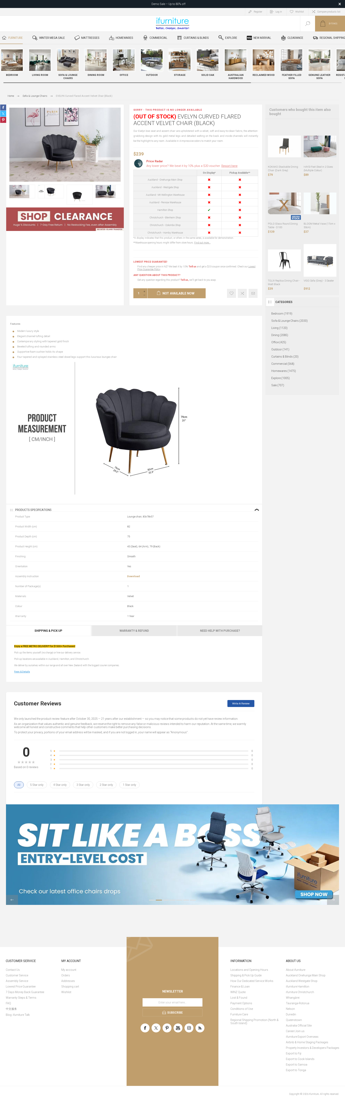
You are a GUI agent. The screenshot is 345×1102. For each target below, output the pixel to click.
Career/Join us (295, 1031)
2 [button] (159, 900)
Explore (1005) (280, 378)
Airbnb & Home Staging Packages (307, 1042)
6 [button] (186, 900)
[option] (22, 191)
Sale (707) (277, 385)
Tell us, (184, 280)
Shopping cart (70, 986)
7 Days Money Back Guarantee (25, 992)
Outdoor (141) (280, 349)
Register (258, 11)
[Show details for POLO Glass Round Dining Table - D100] (284, 203)
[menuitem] (33, 970)
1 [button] (152, 900)
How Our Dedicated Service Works (251, 981)
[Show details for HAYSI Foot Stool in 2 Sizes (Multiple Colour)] (320, 146)
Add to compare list (242, 293)
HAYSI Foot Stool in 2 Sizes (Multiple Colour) (318, 168)
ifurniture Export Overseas (302, 1036)
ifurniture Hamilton (297, 986)
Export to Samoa (296, 1064)
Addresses (68, 981)
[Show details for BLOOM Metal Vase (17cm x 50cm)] (320, 203)
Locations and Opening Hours (249, 969)
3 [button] (166, 900)
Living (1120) (279, 328)
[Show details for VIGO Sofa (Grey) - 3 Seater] (320, 260)
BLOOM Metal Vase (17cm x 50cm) (319, 225)
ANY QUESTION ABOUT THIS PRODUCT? (156, 275)
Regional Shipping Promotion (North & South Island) (254, 1021)
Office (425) (278, 342)
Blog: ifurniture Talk (18, 1014)
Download (133, 576)
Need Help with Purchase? (220, 630)
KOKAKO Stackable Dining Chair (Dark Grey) (283, 168)
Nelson (290, 1008)
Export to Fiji (293, 1053)
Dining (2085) (279, 335)
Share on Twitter (3, 114)
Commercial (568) (282, 363)
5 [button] (179, 900)
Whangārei (292, 997)
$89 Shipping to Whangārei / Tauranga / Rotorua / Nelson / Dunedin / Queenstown (168, 4)
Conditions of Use (241, 1008)
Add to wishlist (231, 293)
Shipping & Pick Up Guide (246, 975)
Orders (65, 975)
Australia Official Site (299, 1025)
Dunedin (291, 1014)
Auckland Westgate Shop (301, 981)
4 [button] (172, 900)
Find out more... (202, 242)
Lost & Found (238, 997)
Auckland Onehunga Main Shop (305, 975)
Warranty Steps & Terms (21, 997)
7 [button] (193, 900)
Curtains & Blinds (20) (284, 356)
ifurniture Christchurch (300, 992)
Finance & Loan (240, 986)
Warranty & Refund (134, 630)
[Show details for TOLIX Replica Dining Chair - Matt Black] (284, 260)
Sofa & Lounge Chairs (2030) (289, 320)
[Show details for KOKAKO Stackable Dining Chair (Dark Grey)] (284, 146)
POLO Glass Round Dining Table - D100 (283, 225)
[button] (338, 65)
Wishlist (66, 992)
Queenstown (294, 1020)
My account (68, 969)
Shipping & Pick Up (48, 630)
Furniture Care (239, 1014)
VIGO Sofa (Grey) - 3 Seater (319, 280)
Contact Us (13, 969)
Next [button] (333, 900)
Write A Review (241, 703)
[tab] (48, 630)
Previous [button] (12, 900)
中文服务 (11, 1008)
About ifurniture (295, 969)
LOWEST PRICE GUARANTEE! (150, 261)
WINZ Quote (238, 992)
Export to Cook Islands (300, 1059)
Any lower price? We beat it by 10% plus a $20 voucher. (192, 166)
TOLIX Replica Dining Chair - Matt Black (284, 282)
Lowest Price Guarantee (21, 986)
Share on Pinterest (3, 120)
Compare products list (328, 11)
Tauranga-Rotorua (297, 1003)
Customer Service (17, 975)
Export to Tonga (296, 1070)
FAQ (8, 1003)
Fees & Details (22, 671)
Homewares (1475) (283, 371)
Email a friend (253, 293)
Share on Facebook (3, 107)
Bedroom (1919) (281, 313)
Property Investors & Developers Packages (312, 1047)
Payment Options (241, 1003)
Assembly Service (17, 981)
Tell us (193, 266)
